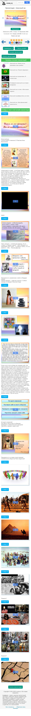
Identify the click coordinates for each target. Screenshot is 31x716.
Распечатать (15, 29)
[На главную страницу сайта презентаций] (8, 3)
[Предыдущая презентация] (4, 42)
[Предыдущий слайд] (2, 18)
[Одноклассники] (12, 43)
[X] (17, 43)
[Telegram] (14, 43)
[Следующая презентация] (27, 42)
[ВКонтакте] (10, 43)
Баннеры (15, 708)
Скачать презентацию (8, 56)
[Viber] (19, 43)
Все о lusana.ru (10, 707)
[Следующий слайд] (27, 18)
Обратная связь (21, 707)
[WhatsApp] (21, 43)
